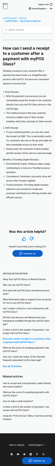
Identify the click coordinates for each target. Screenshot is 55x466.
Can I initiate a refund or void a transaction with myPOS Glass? (26, 310)
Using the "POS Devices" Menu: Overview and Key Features (27, 418)
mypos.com (43, 4)
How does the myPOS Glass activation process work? (26, 292)
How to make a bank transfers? (18, 401)
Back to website (16, 445)
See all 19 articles (12, 366)
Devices (23, 18)
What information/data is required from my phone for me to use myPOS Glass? (27, 301)
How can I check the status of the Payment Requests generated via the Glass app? (24, 358)
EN (51, 9)
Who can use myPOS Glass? (17, 285)
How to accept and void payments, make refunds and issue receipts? (27, 385)
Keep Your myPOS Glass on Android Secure (24, 279)
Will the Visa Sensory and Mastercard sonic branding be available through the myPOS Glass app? (26, 321)
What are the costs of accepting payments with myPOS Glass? (26, 349)
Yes (24, 238)
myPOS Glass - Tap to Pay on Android (22, 21)
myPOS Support (10, 18)
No (31, 239)
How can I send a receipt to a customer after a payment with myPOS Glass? (27, 340)
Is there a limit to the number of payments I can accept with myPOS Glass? (26, 331)
